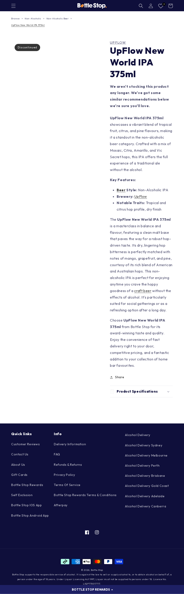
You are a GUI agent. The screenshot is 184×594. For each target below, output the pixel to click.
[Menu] (13, 6)
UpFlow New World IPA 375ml (28, 25)
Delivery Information (70, 444)
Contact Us (19, 454)
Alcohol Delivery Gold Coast (147, 486)
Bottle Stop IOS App (26, 505)
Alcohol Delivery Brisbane (145, 476)
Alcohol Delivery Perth (142, 466)
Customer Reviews (25, 444)
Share (119, 377)
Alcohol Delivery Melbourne (146, 455)
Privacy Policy (64, 475)
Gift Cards (19, 475)
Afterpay (61, 505)
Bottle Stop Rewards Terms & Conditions (85, 495)
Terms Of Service (67, 485)
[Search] (141, 6)
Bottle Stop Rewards (27, 485)
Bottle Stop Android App (30, 515)
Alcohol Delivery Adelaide (144, 496)
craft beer (142, 290)
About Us (18, 465)
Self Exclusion (22, 495)
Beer (121, 190)
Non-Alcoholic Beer (57, 18)
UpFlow (118, 42)
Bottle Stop (97, 570)
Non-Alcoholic (33, 18)
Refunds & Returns (68, 465)
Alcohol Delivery (137, 435)
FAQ (57, 454)
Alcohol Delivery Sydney (143, 445)
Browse (15, 18)
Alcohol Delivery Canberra (145, 506)
